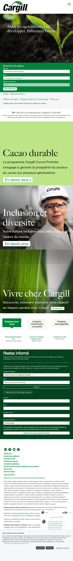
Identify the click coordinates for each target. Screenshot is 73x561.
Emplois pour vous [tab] (12, 323)
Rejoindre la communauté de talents (36, 433)
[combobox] (36, 78)
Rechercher (10, 89)
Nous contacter (9, 471)
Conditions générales (11, 464)
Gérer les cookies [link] (9, 475)
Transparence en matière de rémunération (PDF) (39, 516)
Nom (5, 405)
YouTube (14, 449)
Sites (4, 75)
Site (4, 379)
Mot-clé (5, 68)
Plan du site (8, 469)
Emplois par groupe (11, 461)
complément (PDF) (17, 516)
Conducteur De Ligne (59, 337)
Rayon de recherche (9, 81)
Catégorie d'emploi (9, 371)
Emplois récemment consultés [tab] (37, 324)
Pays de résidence (9, 420)
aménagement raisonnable (20, 513)
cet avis (53, 504)
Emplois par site (9, 458)
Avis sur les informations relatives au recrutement (21, 466)
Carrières (5, 94)
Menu (69, 4)
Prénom (6, 398)
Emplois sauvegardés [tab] (62, 323)
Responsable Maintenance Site (13, 338)
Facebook (9, 449)
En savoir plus (17, 179)
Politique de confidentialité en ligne (16, 543)
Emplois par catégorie (11, 456)
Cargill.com (8, 453)
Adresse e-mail (8, 412)
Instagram (18, 449)
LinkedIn (5, 449)
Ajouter (36, 387)
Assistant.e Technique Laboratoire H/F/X (36, 338)
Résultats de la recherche (18, 94)
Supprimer (5, 392)
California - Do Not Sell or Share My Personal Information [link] (24, 478)
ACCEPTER (40, 548)
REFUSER (49, 548)
